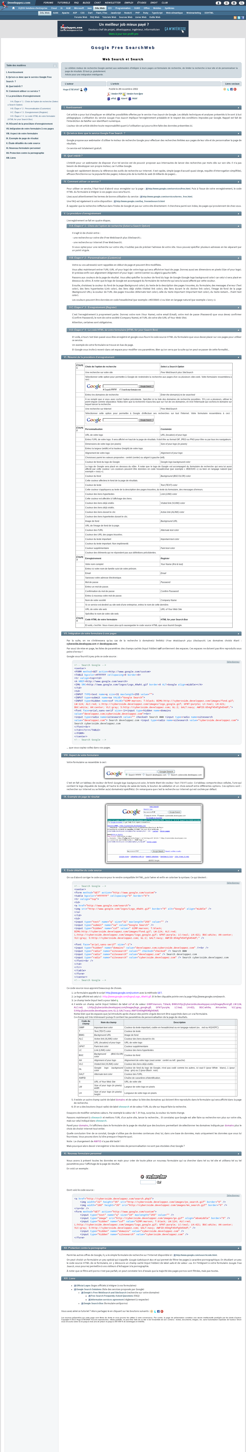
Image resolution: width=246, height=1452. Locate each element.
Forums (48, 2)
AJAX (55, 13)
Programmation (123, 8)
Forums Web (80, 17)
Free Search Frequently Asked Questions (112, 1296)
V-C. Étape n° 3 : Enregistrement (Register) (29, 112)
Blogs (86, 2)
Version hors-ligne (134, 93)
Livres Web (140, 17)
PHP (137, 13)
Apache (65, 13)
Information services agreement (107, 1299)
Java (89, 8)
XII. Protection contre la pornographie (25, 153)
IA (61, 8)
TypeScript (157, 13)
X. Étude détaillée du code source (23, 143)
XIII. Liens (11, 158)
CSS (82, 13)
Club (164, 2)
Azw (123, 98)
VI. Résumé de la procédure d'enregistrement (29, 124)
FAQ (76, 2)
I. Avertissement (14, 72)
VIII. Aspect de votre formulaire (22, 133)
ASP (75, 13)
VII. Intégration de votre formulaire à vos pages (30, 128)
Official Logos (83, 1285)
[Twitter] (228, 89)
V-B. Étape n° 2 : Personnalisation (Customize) (30, 108)
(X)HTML (209, 13)
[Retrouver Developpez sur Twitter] (239, 17)
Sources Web (125, 17)
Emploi (128, 2)
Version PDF (116, 93)
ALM (68, 8)
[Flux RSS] (235, 17)
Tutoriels (63, 2)
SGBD (137, 8)
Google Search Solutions (89, 1289)
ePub (113, 98)
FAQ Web (94, 17)
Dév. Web (100, 8)
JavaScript (116, 13)
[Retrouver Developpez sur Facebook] (242, 17)
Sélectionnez (233, 662)
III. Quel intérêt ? (14, 86)
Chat (97, 2)
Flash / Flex (101, 13)
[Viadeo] (224, 89)
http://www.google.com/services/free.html (169, 188)
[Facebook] (231, 89)
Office (147, 8)
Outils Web (154, 17)
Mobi (134, 98)
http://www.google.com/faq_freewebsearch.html (140, 201)
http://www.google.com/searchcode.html (196, 1255)
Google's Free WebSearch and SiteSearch (105, 1292)
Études (141, 2)
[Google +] (235, 89)
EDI (110, 8)
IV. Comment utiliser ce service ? (23, 91)
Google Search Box (93, 1303)
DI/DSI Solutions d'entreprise (32, 8)
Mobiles (157, 8)
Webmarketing (193, 13)
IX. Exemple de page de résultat (22, 138)
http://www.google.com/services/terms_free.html (167, 196)
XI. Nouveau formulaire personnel (23, 148)
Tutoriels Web (109, 17)
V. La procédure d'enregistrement (23, 96)
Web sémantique (174, 13)
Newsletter (112, 2)
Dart (90, 13)
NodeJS (128, 13)
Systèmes (169, 8)
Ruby (145, 13)
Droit (154, 2)
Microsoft (79, 8)
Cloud (54, 8)
